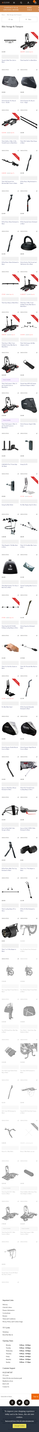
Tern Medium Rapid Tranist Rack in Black (28, 990)
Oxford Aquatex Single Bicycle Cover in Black (28, 748)
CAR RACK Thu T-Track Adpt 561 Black (9, 465)
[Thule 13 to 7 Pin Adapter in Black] (28, 849)
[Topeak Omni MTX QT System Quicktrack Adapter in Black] (28, 364)
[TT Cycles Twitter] (19, 1402)
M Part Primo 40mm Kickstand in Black (10, 222)
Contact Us (6, 1387)
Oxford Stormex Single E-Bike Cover (28, 424)
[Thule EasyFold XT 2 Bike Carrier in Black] (10, 1213)
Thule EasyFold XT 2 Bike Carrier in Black (8, 1233)
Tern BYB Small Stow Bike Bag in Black (10, 1031)
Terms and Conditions (9, 1319)
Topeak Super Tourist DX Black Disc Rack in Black (10, 1273)
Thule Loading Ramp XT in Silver (9, 909)
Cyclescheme (6, 1313)
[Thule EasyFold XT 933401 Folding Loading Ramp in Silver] (10, 607)
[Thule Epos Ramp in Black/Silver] (10, 283)
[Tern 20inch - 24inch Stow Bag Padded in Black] (28, 1011)
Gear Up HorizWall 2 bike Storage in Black (8, 829)
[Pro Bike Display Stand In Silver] (28, 485)
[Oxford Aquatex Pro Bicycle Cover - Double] (10, 81)
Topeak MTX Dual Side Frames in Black (28, 1112)
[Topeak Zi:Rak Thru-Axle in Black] (10, 41)
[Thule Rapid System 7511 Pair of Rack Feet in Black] (10, 566)
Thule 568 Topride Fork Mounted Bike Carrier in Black (9, 182)
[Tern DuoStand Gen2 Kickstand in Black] (28, 930)
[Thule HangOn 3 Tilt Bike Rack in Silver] (10, 526)
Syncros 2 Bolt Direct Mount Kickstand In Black (9, 788)
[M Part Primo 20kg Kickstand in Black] (28, 162)
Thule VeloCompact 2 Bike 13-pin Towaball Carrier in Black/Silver (9, 425)
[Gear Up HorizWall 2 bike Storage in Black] (10, 809)
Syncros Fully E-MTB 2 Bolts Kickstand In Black (27, 829)
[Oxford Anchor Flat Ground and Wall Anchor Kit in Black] (28, 243)
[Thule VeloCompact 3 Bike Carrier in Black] (28, 1213)
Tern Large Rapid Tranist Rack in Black (10, 990)
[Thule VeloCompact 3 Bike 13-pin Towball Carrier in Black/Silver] (10, 364)
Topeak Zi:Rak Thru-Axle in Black (9, 61)
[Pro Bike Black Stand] (10, 688)
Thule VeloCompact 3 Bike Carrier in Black (27, 1233)
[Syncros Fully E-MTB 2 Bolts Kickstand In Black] (28, 809)
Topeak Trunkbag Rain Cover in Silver (28, 586)
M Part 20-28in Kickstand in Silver (27, 909)
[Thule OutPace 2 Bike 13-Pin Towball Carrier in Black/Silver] (10, 122)
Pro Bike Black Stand (7, 707)
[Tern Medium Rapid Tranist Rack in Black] (28, 970)
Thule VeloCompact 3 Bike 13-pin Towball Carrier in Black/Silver (9, 385)
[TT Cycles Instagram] (27, 1402)
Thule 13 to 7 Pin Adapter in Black (27, 869)
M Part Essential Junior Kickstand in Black (28, 222)
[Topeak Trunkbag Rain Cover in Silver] (28, 566)
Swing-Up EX (23, 464)
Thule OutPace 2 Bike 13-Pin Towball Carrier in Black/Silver (9, 142)
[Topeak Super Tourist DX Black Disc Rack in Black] (10, 1253)
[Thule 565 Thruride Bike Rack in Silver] (28, 647)
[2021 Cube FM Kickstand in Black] (10, 1092)
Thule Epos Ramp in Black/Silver (10, 302)
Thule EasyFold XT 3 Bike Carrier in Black (8, 1192)
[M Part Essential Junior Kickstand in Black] (28, 203)
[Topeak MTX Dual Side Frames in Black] (28, 1092)
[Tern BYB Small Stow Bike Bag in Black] (10, 1011)
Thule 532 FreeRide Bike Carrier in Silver (28, 546)
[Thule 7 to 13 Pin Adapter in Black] (10, 930)
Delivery (5, 1304)
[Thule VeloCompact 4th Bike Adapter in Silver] (28, 324)
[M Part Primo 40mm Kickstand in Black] (10, 203)
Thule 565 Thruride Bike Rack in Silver (28, 667)
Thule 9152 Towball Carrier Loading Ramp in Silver (27, 788)
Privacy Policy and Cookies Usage (13, 1321)
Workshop (6, 1332)
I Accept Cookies (19, 1426)
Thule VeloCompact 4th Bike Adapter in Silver (27, 344)
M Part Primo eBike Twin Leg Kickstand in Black (9, 869)
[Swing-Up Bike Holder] (10, 485)
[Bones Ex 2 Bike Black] (10, 1132)
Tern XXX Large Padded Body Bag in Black (9, 1071)
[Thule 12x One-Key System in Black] (10, 647)
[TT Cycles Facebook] (12, 1402)
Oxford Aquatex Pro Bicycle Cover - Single (27, 101)
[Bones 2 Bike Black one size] (28, 1132)
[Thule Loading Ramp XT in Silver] (10, 890)
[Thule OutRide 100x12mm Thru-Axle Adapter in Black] (28, 1173)
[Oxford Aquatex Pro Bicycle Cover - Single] (28, 81)
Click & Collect (7, 1307)
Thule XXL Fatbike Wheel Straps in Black (28, 142)
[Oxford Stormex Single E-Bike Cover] (28, 405)
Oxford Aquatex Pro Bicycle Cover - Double (9, 101)
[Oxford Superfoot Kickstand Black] (28, 607)
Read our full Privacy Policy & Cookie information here (19, 1421)
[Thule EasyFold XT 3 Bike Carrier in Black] (10, 1173)
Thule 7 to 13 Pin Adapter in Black (9, 950)
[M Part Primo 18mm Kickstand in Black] (10, 243)
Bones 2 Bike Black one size (27, 1151)
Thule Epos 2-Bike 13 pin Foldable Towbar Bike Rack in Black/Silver (9, 345)
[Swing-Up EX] (28, 445)
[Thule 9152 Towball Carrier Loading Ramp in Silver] (28, 768)
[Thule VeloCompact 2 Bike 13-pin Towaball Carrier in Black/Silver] (10, 405)
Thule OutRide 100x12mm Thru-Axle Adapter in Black (28, 1192)
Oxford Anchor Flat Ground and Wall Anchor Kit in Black (28, 263)
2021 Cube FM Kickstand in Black (9, 1112)
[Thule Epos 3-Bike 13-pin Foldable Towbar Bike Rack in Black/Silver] (28, 283)
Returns (5, 1316)
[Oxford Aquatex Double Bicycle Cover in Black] (10, 728)
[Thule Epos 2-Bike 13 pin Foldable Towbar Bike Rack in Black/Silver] (10, 324)
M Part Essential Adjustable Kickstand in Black (27, 707)
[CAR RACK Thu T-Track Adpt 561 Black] (10, 445)
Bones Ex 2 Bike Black (7, 1151)
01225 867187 (8, 1372)
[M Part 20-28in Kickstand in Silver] (28, 890)
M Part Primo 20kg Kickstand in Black (28, 182)
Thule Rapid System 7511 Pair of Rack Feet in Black (10, 586)
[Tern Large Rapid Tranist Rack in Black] (10, 970)
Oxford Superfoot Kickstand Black (27, 627)
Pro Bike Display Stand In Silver (28, 504)
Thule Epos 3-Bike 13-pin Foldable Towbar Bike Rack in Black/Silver (28, 304)
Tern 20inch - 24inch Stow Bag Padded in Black (28, 1031)
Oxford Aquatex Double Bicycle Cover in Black (10, 748)
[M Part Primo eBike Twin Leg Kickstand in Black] (10, 849)
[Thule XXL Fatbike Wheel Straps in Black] (28, 122)
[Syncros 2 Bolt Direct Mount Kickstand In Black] (10, 768)
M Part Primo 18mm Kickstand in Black (10, 263)
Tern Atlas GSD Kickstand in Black (27, 1071)
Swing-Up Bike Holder (7, 504)
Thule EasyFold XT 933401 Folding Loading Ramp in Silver (10, 627)
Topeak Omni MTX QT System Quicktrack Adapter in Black (28, 384)
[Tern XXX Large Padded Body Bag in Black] (10, 1051)
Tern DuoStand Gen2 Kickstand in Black (28, 950)
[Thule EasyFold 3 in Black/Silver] (28, 41)
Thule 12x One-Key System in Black (9, 667)
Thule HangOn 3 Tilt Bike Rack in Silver (10, 546)
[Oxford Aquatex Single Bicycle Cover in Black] (28, 728)
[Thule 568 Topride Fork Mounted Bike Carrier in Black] (10, 162)
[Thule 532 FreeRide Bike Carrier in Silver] (28, 526)
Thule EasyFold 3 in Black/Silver (28, 60)
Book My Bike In (8, 1335)
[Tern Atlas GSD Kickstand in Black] (28, 1051)
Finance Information (9, 1310)
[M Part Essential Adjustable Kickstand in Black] (28, 688)
